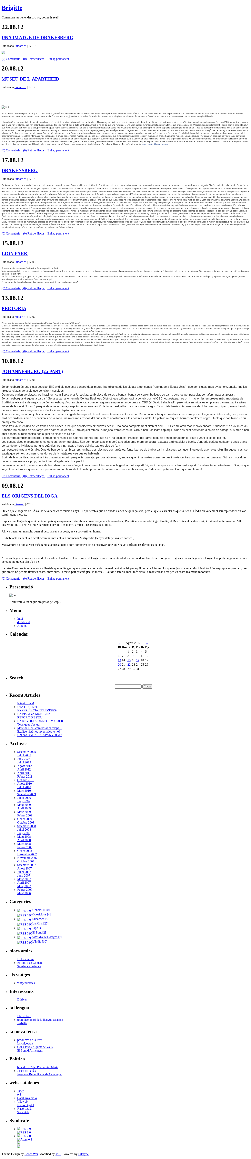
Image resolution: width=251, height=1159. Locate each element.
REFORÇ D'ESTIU (30, 717)
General (19, 504)
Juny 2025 (23, 758)
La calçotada (25, 1043)
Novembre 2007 (27, 857)
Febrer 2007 (24, 889)
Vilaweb (22, 1101)
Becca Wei (31, 1154)
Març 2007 (24, 886)
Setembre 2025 (26, 751)
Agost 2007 (24, 868)
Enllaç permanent (58, 58)
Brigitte (12, 7)
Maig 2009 (24, 804)
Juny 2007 (23, 875)
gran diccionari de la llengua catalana (40, 1019)
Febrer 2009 (24, 815)
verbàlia (22, 1023)
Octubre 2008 (25, 822)
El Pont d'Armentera (30, 1050)
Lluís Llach (24, 1016)
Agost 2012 (24, 766)
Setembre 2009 (26, 794)
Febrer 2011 (24, 776)
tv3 (19, 1094)
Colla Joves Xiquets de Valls (35, 1047)
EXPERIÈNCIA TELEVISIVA (37, 710)
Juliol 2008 (24, 829)
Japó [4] (37, 928)
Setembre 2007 (26, 865)
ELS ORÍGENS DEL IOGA (29, 495)
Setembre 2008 (26, 826)
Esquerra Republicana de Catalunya (39, 1074)
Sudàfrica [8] (40, 919)
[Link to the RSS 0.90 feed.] (24, 1129)
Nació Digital (25, 1105)
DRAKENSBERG (20, 170)
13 (119, 660)
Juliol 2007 (24, 872)
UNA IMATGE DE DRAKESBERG (37, 37)
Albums (22, 625)
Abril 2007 (24, 882)
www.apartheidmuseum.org (155, 144)
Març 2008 (24, 843)
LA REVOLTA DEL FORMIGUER (40, 721)
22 (129, 664)
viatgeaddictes (26, 983)
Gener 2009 (24, 819)
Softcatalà (23, 1112)
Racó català (24, 1108)
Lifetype (83, 1154)
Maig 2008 (24, 836)
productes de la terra (29, 1040)
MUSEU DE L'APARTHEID (30, 79)
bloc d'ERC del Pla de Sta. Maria (37, 1067)
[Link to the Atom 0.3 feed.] (24, 1139)
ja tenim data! (25, 703)
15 (129, 660)
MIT (58, 1154)
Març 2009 (24, 812)
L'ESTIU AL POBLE (31, 706)
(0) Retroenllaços (33, 58)
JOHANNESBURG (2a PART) (32, 371)
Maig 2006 (24, 893)
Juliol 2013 (24, 762)
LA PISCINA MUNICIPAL (35, 714)
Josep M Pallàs (26, 1070)
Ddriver (22, 999)
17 (137, 660)
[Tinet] (18, 1147)
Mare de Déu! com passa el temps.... (39, 728)
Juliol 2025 (24, 755)
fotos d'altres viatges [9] (47, 937)
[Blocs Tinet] (18, 1143)
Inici (20, 618)
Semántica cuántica (29, 966)
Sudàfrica (20, 46)
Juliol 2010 (24, 787)
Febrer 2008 (24, 847)
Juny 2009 (23, 801)
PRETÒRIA (14, 308)
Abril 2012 (24, 769)
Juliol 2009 (24, 797)
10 (137, 656)
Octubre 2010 (25, 780)
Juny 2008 (23, 833)
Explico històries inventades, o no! (38, 731)
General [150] (41, 910)
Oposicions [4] (41, 914)
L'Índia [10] (39, 941)
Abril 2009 (24, 808)
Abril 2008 (24, 840)
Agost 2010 (24, 783)
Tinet (20, 1091)
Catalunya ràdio (27, 1098)
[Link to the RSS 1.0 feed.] (24, 1132)
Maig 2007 (24, 879)
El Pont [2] (39, 932)
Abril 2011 (24, 773)
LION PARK (15, 253)
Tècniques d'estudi (28, 724)
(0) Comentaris (11, 58)
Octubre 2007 (25, 861)
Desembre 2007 (27, 854)
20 (119, 664)
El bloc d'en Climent (30, 962)
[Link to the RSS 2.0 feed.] (24, 1136)
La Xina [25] (40, 923)
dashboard (23, 622)
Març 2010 (24, 790)
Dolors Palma (25, 959)
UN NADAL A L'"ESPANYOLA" (39, 735)
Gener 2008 (24, 850)
